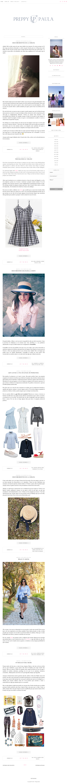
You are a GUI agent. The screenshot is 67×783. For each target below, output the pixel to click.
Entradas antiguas (40, 765)
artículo (35, 148)
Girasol (42, 148)
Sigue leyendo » (23, 142)
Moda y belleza (15, 1)
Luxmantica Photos (40, 653)
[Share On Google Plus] (23, 149)
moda (35, 261)
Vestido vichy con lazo (24, 250)
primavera (35, 469)
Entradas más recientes (8, 765)
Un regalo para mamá (24, 662)
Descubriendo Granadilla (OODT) (24, 271)
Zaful (21, 190)
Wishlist (36, 262)
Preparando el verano (23, 159)
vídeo (33, 551)
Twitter (37, 149)
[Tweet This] (20, 149)
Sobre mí (7, 1)
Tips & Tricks (40, 469)
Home (2, 1)
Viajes (42, 364)
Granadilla (36, 363)
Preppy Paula (37, 781)
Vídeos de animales (39, 551)
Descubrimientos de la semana (23, 43)
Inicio (25, 764)
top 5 (42, 549)
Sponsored (38, 261)
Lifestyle (23, 1)
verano (42, 261)
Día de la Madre (37, 757)
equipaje (35, 467)
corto (39, 148)
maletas (39, 467)
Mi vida (36, 364)
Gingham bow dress (23, 249)
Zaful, (16, 170)
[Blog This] (27, 149)
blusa (35, 653)
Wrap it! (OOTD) (23, 559)
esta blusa (28, 639)
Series (33, 149)
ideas (42, 757)
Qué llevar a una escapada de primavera (24, 373)
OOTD (39, 364)
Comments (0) (9, 149)
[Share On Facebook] (22, 149)
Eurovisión (38, 549)
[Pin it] (25, 149)
